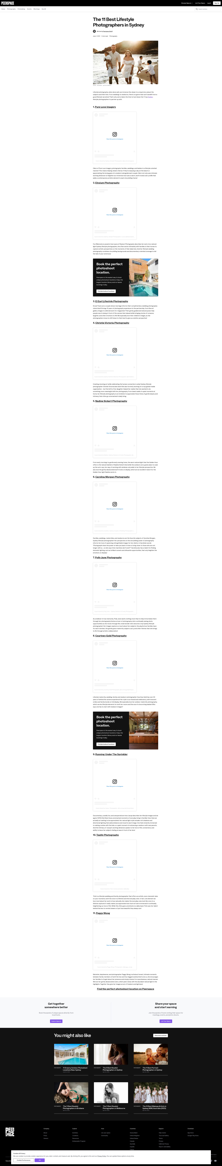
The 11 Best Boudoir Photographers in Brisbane (73, 1107)
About (45, 1133)
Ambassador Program (78, 1141)
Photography (11, 9)
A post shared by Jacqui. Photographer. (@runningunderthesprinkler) (115, 808)
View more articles (160, 1035)
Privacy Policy (101, 1156)
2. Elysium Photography (64, 26)
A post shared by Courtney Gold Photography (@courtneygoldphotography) (115, 689)
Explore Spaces (56, 1021)
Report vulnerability (164, 1147)
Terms (161, 1138)
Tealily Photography (107, 835)
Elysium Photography (107, 182)
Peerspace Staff (108, 31)
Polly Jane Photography (108, 557)
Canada (132, 1141)
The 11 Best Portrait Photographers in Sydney (152, 1069)
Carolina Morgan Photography (112, 476)
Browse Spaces (186, 3)
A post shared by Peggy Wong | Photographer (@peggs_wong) (114, 967)
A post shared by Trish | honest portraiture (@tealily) (114, 889)
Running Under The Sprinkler (111, 754)
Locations (75, 1135)
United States (134, 1138)
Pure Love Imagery (105, 107)
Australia (132, 1144)
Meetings (37, 9)
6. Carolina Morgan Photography (67, 40)
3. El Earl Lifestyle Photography (66, 31)
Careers (46, 1138)
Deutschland (133, 1133)
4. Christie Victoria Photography (66, 34)
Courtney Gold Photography (111, 635)
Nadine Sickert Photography (111, 401)
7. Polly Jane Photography (65, 43)
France (132, 1149)
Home (3, 9)
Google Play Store (193, 1135)
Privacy (161, 1141)
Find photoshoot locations (106, 291)
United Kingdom (135, 1135)
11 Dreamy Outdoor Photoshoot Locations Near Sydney (75, 1069)
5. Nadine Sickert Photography (66, 37)
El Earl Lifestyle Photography (111, 301)
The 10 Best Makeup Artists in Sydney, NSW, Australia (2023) (154, 1107)
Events (29, 9)
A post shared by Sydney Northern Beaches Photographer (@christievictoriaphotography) (118, 376)
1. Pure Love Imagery (63, 23)
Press (45, 1135)
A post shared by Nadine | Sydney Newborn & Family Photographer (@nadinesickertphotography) (121, 455)
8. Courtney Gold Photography (66, 45)
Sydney (150, 97)
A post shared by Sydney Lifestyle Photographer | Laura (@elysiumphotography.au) (117, 236)
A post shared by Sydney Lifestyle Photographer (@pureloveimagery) (115, 161)
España (132, 1147)
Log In (209, 3)
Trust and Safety (164, 1135)
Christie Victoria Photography (112, 322)
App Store (191, 1133)
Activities (75, 1133)
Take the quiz (62, 69)
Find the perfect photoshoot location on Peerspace (125, 988)
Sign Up (216, 3)
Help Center (162, 1133)
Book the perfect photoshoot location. (68, 29)
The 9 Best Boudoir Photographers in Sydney (112, 1069)
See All (44, 9)
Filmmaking (21, 9)
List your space (105, 1133)
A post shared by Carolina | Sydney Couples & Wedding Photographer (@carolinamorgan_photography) (122, 530)
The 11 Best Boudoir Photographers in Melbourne (114, 1107)
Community (104, 1135)
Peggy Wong (103, 913)
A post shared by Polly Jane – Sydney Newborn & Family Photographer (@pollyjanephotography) (121, 611)
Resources (75, 1138)
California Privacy (164, 1144)
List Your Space (200, 3)
